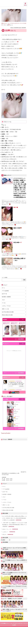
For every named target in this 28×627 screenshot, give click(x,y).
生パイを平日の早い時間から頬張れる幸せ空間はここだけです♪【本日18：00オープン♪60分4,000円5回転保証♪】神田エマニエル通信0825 (14, 518)
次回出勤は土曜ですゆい (19, 259)
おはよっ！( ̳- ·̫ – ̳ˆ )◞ (6, 529)
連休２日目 (16, 228)
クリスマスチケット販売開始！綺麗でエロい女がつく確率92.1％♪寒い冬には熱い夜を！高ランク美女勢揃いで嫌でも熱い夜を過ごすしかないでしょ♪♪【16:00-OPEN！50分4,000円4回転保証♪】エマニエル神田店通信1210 (19, 188)
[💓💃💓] (15, 224)
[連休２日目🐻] (10, 239)
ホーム (3, 287)
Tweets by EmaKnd (5, 433)
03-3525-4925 (5, 474)
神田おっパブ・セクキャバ (9, 339)
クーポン (4, 302)
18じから (4, 534)
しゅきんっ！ (5, 531)
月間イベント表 (5, 309)
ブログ (3, 299)
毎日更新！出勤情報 (6, 296)
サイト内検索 (4, 277)
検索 (24, 279)
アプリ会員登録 (5, 290)
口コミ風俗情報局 (19, 339)
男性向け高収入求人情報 (7, 315)
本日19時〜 (16, 242)
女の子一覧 (4, 293)
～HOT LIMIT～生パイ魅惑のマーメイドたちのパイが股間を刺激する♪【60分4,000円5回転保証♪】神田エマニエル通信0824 (14, 524)
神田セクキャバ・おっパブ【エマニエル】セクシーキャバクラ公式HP (14, 4)
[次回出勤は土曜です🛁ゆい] (21, 268)
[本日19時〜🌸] (16, 255)
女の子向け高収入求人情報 (8, 312)
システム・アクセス (6, 305)
